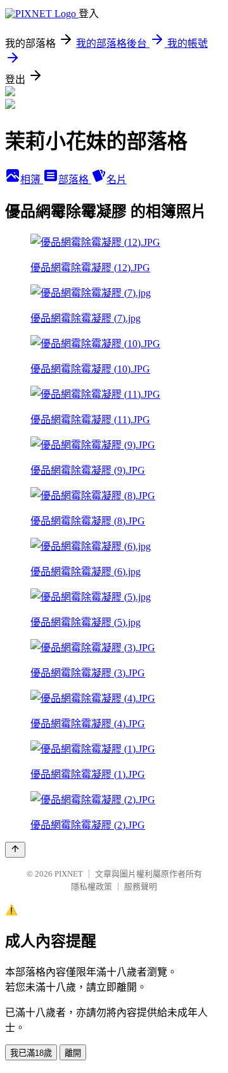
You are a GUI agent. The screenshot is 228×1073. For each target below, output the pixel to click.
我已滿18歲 (31, 1053)
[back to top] (15, 850)
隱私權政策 (91, 886)
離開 (73, 1053)
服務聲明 (140, 886)
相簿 (31, 179)
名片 (116, 179)
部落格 (74, 179)
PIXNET (68, 874)
